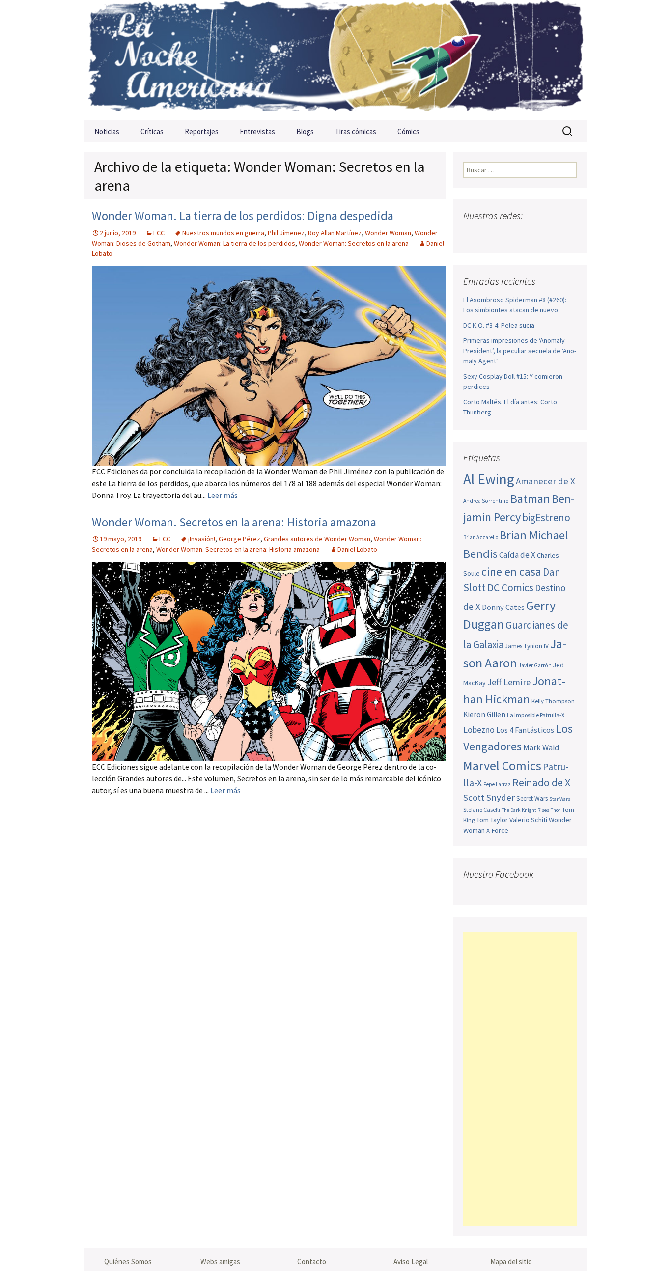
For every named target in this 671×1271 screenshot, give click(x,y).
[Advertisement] (520, 1079)
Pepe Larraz (497, 784)
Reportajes (202, 131)
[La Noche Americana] (335, 60)
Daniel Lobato (357, 549)
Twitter (491, 235)
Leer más (222, 495)
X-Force (497, 830)
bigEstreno (546, 517)
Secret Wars (532, 798)
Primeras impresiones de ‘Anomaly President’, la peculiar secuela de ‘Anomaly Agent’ (519, 350)
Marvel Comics (502, 765)
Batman (530, 498)
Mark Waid (541, 748)
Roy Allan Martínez (335, 232)
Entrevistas (257, 131)
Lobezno (479, 729)
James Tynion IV (527, 646)
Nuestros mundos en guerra (223, 232)
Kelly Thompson (553, 701)
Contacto (311, 1261)
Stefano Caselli (481, 809)
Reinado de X (541, 782)
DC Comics (510, 587)
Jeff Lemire (509, 682)
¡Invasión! (201, 538)
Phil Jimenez (286, 232)
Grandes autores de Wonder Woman (317, 538)
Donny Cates (503, 607)
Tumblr (548, 235)
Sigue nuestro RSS (567, 235)
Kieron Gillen (484, 714)
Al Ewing (488, 479)
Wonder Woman (388, 232)
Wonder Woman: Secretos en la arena (354, 243)
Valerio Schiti (528, 819)
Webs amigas (220, 1261)
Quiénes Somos (128, 1261)
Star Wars (559, 799)
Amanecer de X (545, 481)
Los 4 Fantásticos (525, 730)
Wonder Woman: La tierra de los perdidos (234, 243)
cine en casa (511, 571)
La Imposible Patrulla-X (535, 714)
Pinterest (529, 235)
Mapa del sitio (511, 1261)
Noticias (106, 131)
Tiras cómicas (355, 131)
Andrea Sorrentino (486, 500)
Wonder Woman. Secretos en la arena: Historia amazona (234, 522)
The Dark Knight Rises (525, 810)
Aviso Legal (410, 1261)
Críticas (152, 131)
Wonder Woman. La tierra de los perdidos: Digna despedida (242, 215)
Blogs (305, 131)
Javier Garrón (535, 665)
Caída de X (517, 555)
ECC (159, 232)
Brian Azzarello (480, 537)
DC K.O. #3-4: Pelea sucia (498, 325)
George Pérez (239, 538)
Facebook (471, 235)
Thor (555, 810)
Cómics (408, 131)
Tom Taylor (492, 819)
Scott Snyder (489, 797)
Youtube (510, 235)
